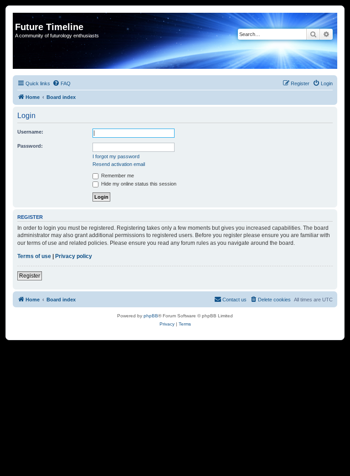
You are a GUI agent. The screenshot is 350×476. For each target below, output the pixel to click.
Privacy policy (73, 256)
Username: (30, 132)
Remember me (117, 175)
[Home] (20, 17)
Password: (30, 146)
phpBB (151, 315)
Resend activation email (119, 164)
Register (29, 276)
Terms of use (34, 256)
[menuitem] (61, 83)
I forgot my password (116, 156)
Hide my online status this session (138, 183)
